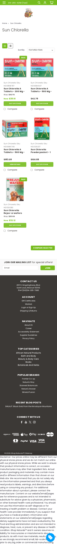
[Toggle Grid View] (4, 45)
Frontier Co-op (28, 379)
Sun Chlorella (15, 23)
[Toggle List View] (10, 45)
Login (23, 307)
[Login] (45, 3)
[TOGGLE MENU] (4, 2)
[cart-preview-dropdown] (51, 2)
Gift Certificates (28, 301)
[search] (39, 3)
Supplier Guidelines (28, 335)
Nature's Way (28, 382)
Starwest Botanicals (29, 385)
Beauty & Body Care (28, 358)
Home (4, 23)
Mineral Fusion (28, 392)
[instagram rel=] (34, 422)
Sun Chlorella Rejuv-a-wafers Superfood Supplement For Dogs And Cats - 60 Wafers (14, 212)
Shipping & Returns (28, 311)
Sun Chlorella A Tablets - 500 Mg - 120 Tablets (41, 90)
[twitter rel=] (30, 422)
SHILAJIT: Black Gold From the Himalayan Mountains (28, 406)
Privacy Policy (28, 338)
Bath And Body (28, 355)
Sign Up (32, 307)
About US (29, 325)
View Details (15, 164)
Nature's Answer (28, 389)
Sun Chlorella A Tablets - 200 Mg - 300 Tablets (14, 90)
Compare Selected (42, 248)
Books (28, 362)
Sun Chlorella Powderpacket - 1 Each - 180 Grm (41, 151)
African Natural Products (28, 352)
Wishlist (28, 304)
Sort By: (21, 50)
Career (29, 328)
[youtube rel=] (26, 422)
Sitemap (28, 453)
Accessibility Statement (28, 331)
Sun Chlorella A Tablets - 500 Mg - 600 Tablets (14, 151)
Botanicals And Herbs (28, 365)
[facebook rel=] (21, 422)
